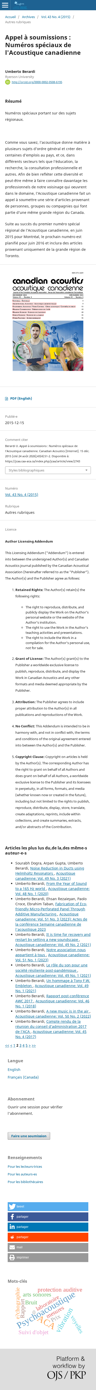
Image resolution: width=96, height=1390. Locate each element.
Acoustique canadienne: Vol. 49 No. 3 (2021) (45, 876)
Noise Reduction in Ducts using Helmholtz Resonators (49, 871)
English (14, 1069)
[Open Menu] (5, 5)
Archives (28, 17)
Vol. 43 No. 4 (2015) (55, 17)
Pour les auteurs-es (22, 1174)
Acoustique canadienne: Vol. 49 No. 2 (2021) (53, 944)
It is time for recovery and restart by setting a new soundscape (53, 937)
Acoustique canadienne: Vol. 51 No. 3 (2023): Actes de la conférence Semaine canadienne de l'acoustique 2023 (51, 922)
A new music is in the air (68, 1011)
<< (7, 1045)
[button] (48, 1206)
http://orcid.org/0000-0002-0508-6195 (37, 82)
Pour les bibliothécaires (25, 1181)
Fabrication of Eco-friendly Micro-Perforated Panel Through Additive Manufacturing (51, 908)
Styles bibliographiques (26, 470)
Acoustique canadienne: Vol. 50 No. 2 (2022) (53, 1016)
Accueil (10, 17)
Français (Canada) (23, 1077)
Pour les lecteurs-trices (25, 1166)
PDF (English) (21, 398)
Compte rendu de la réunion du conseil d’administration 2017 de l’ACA (51, 1026)
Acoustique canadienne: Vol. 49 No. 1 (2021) (53, 975)
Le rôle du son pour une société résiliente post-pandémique (51, 968)
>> (34, 1045)
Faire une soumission (29, 1136)
